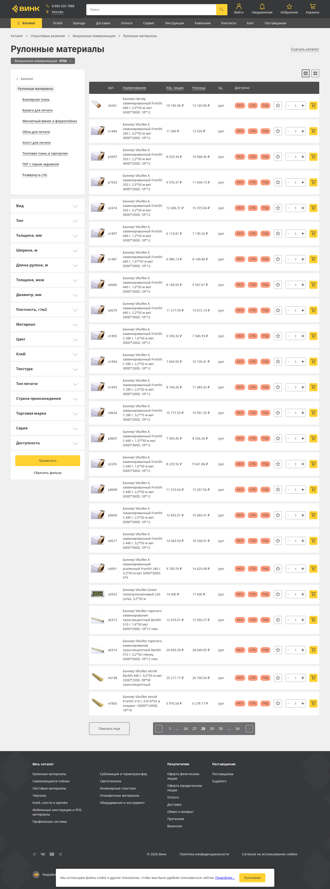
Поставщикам (275, 23)
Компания (203, 23)
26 (186, 728)
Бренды (79, 23)
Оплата (126, 23)
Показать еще (109, 728)
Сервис (148, 23)
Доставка (103, 23)
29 (212, 728)
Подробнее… (225, 878)
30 (221, 728)
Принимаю (252, 878)
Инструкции (174, 23)
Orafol (57, 23)
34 (237, 728)
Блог (250, 23)
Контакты (228, 23)
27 (194, 728)
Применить (48, 460)
